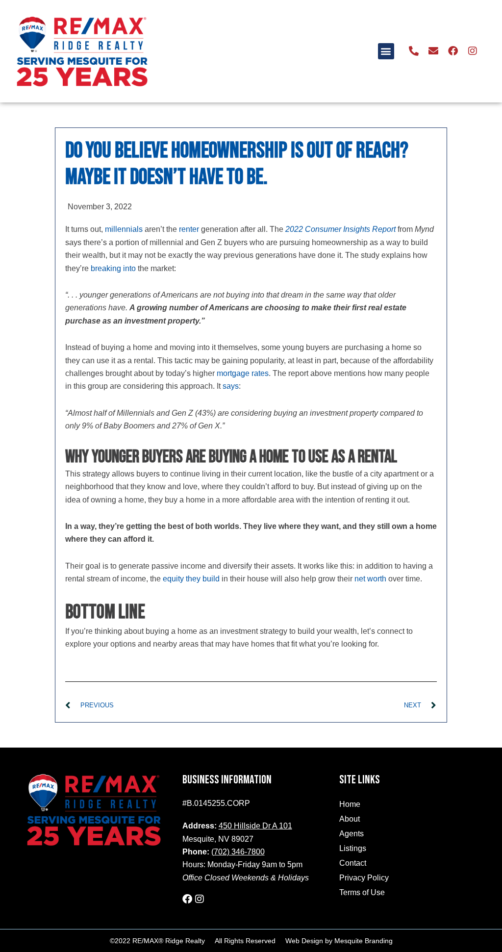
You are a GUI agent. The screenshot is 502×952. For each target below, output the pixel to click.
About (349, 819)
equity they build (191, 579)
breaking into (113, 268)
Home (349, 804)
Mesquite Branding (363, 941)
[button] (386, 51)
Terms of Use (362, 892)
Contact (352, 863)
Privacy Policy (364, 878)
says (231, 386)
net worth (370, 579)
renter (189, 229)
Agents (351, 833)
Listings (352, 848)
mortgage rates (243, 373)
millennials (124, 229)
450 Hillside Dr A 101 (255, 826)
